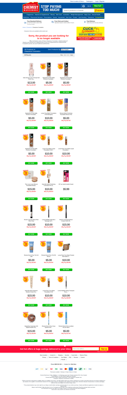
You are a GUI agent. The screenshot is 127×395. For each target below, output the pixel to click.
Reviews (76, 357)
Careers (83, 357)
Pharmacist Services (37, 17)
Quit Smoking (82, 17)
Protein (75, 17)
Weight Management (77, 14)
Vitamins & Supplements (42, 14)
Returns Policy (83, 355)
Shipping (60, 355)
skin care (59, 14)
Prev (62, 55)
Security (67, 355)
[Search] (99, 10)
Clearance (91, 17)
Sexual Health (96, 14)
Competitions (99, 17)
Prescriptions (48, 17)
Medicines (26, 17)
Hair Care (69, 17)
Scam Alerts (74, 355)
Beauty (53, 14)
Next (71, 55)
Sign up (103, 349)
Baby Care (87, 14)
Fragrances (30, 14)
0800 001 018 (58, 364)
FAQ (70, 357)
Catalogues (89, 1)
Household (61, 17)
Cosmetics (66, 14)
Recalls (63, 359)
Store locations (43, 355)
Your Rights (64, 357)
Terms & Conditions (53, 357)
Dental (55, 17)
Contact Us (53, 355)
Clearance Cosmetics (38, 27)
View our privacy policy (102, 351)
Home (24, 27)
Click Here (73, 364)
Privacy (44, 357)
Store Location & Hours (77, 1)
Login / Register (99, 1)
